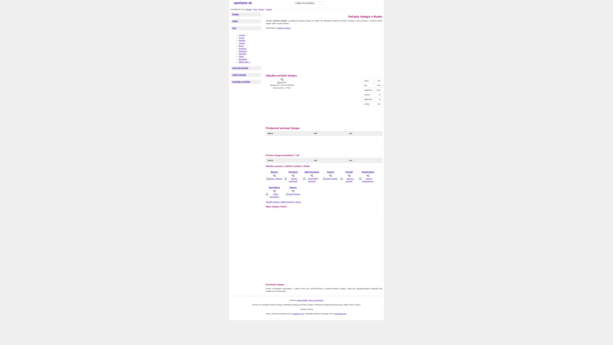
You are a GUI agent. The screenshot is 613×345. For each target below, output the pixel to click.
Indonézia (242, 54)
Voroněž (349, 172)
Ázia (255, 9)
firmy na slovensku (316, 300)
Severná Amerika (240, 68)
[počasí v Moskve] (274, 179)
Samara (293, 187)
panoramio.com (340, 314)
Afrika (235, 21)
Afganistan (243, 51)
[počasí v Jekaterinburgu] (367, 181)
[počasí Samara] (293, 194)
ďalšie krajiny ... (245, 62)
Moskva (274, 172)
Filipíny (241, 56)
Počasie (248, 9)
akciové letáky (302, 300)
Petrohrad (293, 172)
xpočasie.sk (243, 3)
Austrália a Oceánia (241, 82)
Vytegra (269, 9)
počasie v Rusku (284, 28)
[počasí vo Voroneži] (349, 181)
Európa (235, 14)
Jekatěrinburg (367, 172)
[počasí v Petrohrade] (293, 181)
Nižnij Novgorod (312, 172)
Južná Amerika (239, 75)
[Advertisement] (286, 51)
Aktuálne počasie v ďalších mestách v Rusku (283, 202)
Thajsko (242, 43)
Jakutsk (330, 172)
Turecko (242, 35)
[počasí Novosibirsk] (274, 197)
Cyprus (241, 38)
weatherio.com (298, 314)
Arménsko (243, 49)
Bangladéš (243, 59)
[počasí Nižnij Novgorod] (311, 181)
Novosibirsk (274, 187)
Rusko (261, 9)
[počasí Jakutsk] (330, 179)
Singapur (242, 40)
